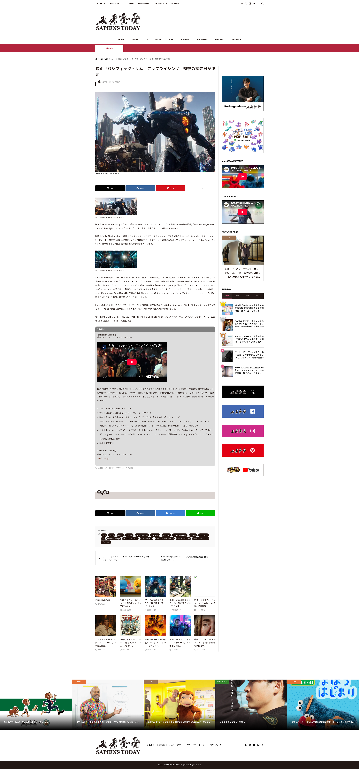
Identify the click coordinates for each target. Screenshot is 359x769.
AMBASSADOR (160, 3)
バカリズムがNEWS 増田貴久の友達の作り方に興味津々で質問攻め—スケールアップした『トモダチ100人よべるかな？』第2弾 (249, 392)
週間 (237, 380)
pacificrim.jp (103, 458)
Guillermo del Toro (142, 535)
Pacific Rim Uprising (180, 535)
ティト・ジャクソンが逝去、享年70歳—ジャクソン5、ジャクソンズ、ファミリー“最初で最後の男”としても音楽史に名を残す (249, 439)
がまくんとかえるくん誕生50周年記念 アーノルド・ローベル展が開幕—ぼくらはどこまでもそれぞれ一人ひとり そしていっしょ (249, 454)
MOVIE (135, 39)
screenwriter (204, 535)
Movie (109, 48)
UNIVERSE (236, 39)
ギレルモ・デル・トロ (131, 539)
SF (104, 539)
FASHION (185, 39)
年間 (258, 380)
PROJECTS (114, 3)
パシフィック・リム (184, 539)
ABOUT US (100, 3)
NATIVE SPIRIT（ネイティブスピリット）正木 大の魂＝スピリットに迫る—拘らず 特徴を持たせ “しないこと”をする (249, 407)
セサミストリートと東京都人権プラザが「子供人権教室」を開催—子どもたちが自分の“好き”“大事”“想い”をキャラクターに (249, 423)
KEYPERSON (143, 3)
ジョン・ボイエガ (147, 539)
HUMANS (219, 39)
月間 (247, 380)
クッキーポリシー (176, 745)
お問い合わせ (215, 745)
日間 (227, 380)
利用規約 (161, 745)
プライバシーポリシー (196, 745)
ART (171, 39)
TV (146, 39)
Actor (104, 535)
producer (193, 535)
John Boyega (156, 535)
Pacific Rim (166, 535)
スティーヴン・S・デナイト (165, 539)
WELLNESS (202, 39)
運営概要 (150, 745)
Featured (130, 535)
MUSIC (158, 39)
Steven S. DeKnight (114, 539)
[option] (36, 705)
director (120, 535)
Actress (112, 535)
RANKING (175, 3)
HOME (121, 39)
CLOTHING (129, 3)
